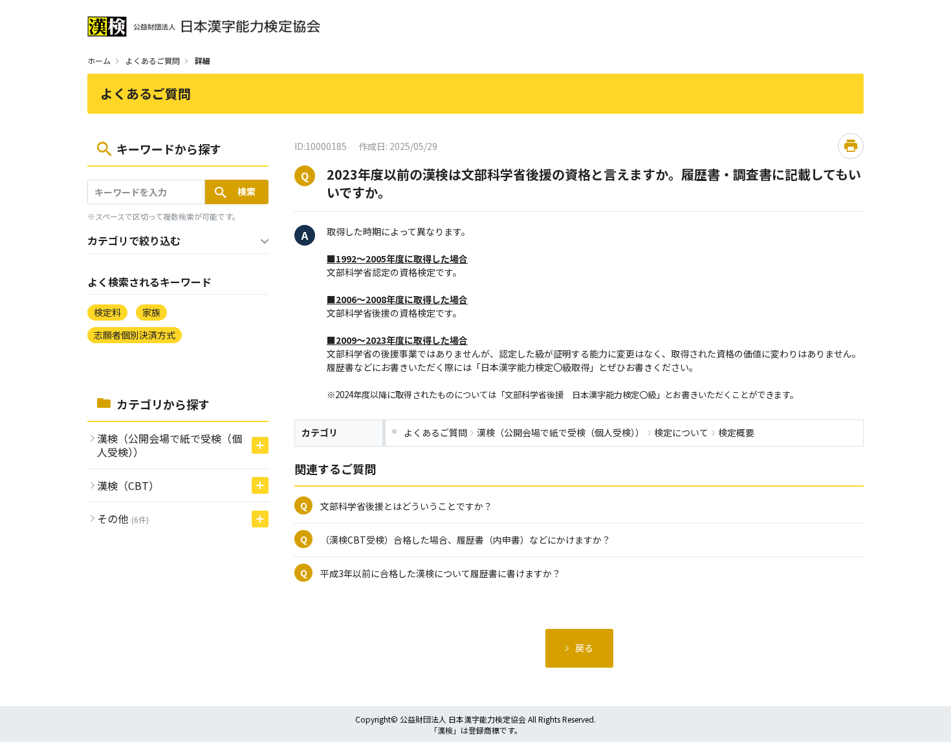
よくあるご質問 (153, 60)
